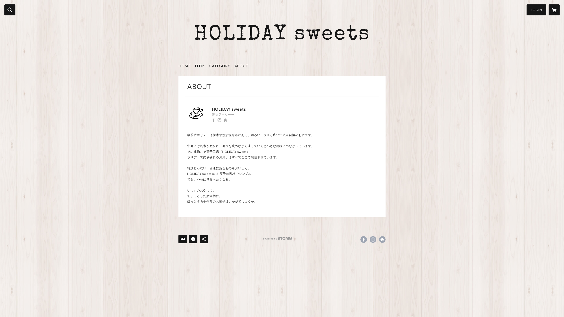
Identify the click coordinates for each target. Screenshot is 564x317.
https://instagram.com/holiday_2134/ (219, 120)
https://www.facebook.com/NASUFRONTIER (213, 120)
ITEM (200, 66)
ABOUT (241, 66)
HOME (184, 66)
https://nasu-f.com (225, 120)
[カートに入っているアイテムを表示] (554, 9)
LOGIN (536, 10)
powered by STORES (278, 238)
